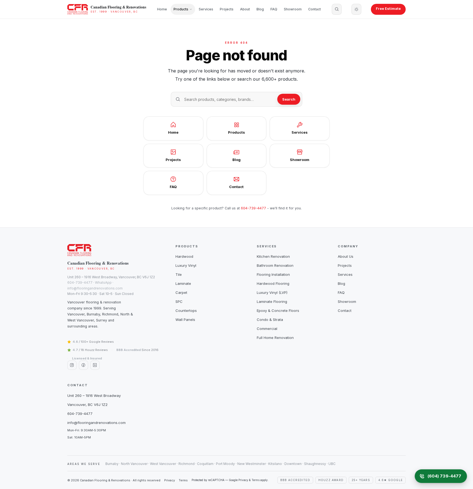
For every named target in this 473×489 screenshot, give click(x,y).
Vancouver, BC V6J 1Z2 (87, 404)
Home (162, 9)
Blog (260, 9)
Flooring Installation (273, 274)
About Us (345, 256)
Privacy (169, 480)
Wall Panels (185, 319)
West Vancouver (163, 464)
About (245, 9)
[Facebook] (83, 365)
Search (288, 99)
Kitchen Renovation (273, 256)
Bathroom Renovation (275, 265)
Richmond (186, 464)
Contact (314, 9)
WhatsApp (103, 282)
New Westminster (251, 464)
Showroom (293, 9)
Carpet (181, 292)
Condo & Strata (270, 319)
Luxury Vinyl (185, 265)
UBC (332, 464)
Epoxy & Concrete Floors (278, 310)
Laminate (183, 283)
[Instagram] (72, 365)
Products (181, 9)
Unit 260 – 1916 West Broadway (94, 395)
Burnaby (112, 464)
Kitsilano (275, 464)
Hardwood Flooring (273, 283)
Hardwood (184, 256)
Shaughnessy (315, 464)
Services (206, 9)
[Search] (337, 9)
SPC (179, 301)
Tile (178, 274)
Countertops (186, 310)
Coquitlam (205, 464)
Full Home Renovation (275, 337)
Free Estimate (388, 9)
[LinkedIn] (95, 365)
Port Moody (225, 464)
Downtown (293, 464)
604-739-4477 (253, 208)
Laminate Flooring (272, 301)
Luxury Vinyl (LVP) (272, 292)
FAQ (273, 9)
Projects (226, 9)
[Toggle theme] (356, 9)
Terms (183, 480)
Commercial (267, 328)
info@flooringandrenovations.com (95, 288)
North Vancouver (134, 464)
